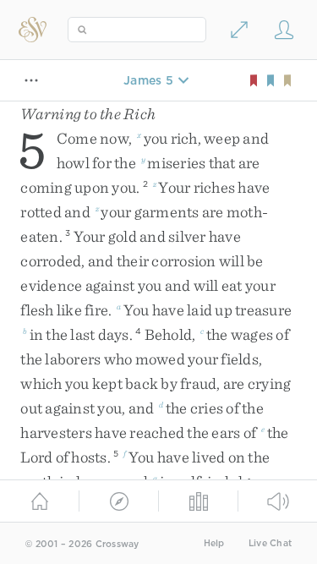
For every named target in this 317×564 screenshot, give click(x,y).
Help (214, 543)
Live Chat (270, 543)
